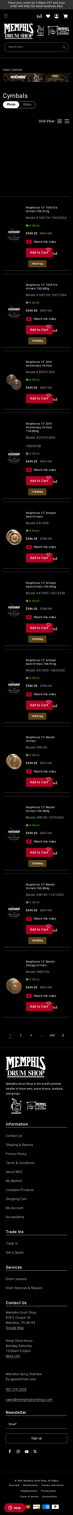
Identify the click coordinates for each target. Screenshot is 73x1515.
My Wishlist (14, 1181)
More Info (13, 1356)
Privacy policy (48, 1491)
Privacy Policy (16, 1154)
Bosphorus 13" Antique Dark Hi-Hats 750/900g (41, 584)
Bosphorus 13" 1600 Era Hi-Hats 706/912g (42, 209)
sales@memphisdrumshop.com (29, 1399)
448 (52, 1035)
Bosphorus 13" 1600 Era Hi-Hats (42, 143)
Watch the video (45, 175)
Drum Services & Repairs (24, 1288)
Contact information (53, 1485)
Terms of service (29, 1496)
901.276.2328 (16, 1389)
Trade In (12, 1243)
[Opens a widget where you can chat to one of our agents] (14, 1508)
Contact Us (14, 1136)
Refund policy (30, 1485)
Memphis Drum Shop (35, 1481)
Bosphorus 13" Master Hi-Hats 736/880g (40, 809)
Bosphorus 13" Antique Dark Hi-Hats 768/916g (41, 662)
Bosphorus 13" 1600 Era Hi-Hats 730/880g (42, 286)
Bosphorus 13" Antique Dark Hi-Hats (41, 514)
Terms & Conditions (20, 1163)
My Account (14, 1208)
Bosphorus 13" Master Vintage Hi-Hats (40, 963)
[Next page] (63, 1035)
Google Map (15, 1328)
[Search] (64, 47)
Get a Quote (15, 1252)
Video (27, 104)
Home (6, 69)
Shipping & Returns (19, 1145)
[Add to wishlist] (48, 16)
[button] (6, 15)
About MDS (14, 1172)
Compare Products (20, 1190)
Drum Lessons (16, 1279)
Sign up (36, 1438)
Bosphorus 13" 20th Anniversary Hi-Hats (39, 363)
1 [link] (10, 1035)
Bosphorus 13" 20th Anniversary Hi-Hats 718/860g (39, 427)
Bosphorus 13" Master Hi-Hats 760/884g (40, 886)
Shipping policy (29, 1491)
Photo (11, 104)
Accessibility (15, 1217)
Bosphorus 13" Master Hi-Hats (40, 739)
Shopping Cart (16, 1199)
